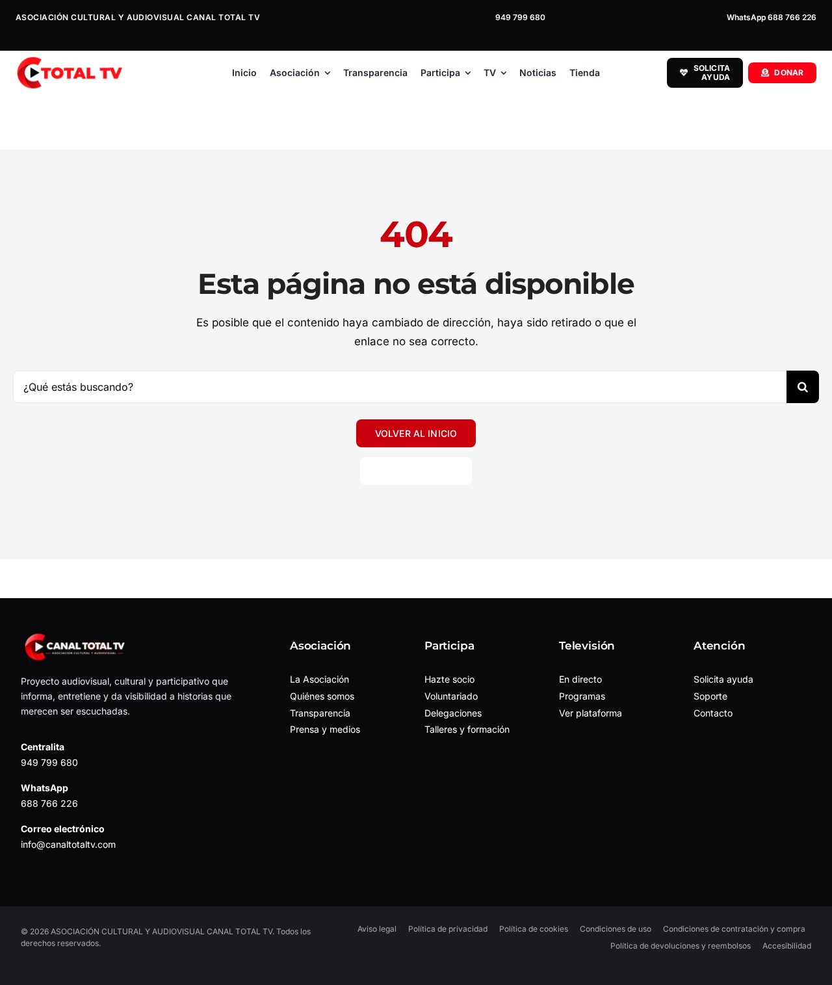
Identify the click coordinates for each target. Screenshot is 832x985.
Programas (582, 696)
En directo (580, 679)
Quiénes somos (322, 696)
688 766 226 (49, 803)
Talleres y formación (467, 729)
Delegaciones (453, 712)
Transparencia (320, 712)
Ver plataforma (590, 712)
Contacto (713, 712)
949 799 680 (520, 17)
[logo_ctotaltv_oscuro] (69, 61)
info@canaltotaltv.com (68, 844)
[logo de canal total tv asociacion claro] (76, 637)
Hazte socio (449, 679)
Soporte (710, 696)
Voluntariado (451, 696)
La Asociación (319, 679)
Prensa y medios (325, 729)
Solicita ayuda (723, 679)
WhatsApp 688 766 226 (771, 17)
